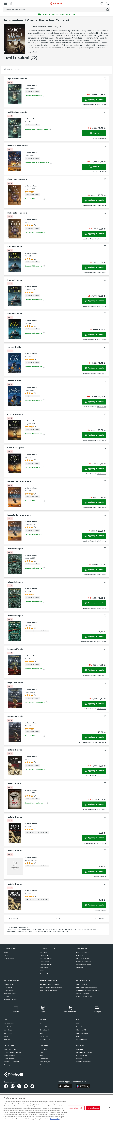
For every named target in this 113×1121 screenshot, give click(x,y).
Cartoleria (43, 1049)
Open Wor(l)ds (45, 1062)
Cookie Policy (55, 1119)
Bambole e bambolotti (11, 1062)
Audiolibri (7, 1039)
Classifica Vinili (45, 1039)
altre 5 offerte (101, 373)
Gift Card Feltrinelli (46, 958)
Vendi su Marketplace (83, 961)
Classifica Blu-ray (82, 1033)
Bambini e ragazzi (82, 1039)
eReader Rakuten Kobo (83, 1062)
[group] (56, 14)
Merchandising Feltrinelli (84, 1052)
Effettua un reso (9, 990)
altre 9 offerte (101, 239)
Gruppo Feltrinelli (81, 984)
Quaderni (43, 1065)
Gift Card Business (82, 958)
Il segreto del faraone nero (19, 481)
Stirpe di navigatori (15, 414)
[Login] (11, 3)
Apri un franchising (82, 952)
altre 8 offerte (101, 205)
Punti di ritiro (44, 968)
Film (77, 1024)
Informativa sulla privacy (48, 990)
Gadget (79, 1059)
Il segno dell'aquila (15, 649)
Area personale (9, 984)
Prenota (95, 133)
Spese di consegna (10, 999)
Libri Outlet (7, 1027)
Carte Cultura (44, 961)
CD (41, 1024)
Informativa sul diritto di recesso (51, 987)
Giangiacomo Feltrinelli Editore (86, 987)
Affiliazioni (79, 955)
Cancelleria (44, 1059)
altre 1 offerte (102, 742)
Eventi (6, 955)
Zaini (41, 1056)
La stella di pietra (14, 750)
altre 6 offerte (101, 407)
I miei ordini (8, 987)
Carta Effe (43, 952)
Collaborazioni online (83, 965)
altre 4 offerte (101, 272)
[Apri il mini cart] (108, 4)
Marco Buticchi (32, 85)
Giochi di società (9, 1059)
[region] (56, 1107)
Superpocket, (29, 860)
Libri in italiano (9, 1024)
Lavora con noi (9, 958)
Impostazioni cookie (76, 1108)
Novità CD (43, 1027)
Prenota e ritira (45, 955)
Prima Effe (79, 968)
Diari (41, 1052)
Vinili (41, 1033)
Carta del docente (46, 965)
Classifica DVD (81, 1030)
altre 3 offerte (101, 440)
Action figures (8, 1065)
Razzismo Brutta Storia (84, 996)
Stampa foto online (46, 974)
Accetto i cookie (93, 1108)
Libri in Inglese (8, 1030)
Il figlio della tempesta (17, 179)
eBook (6, 1036)
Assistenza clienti (10, 993)
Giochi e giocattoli (10, 1049)
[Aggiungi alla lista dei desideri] (105, 78)
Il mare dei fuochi (14, 246)
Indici (42, 971)
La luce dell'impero (15, 548)
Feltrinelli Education (82, 993)
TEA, (26, 122)
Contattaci (7, 996)
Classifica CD (44, 1030)
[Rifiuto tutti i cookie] (109, 1107)
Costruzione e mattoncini (12, 1052)
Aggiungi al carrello (96, 99)
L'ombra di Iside (14, 347)
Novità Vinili (44, 1036)
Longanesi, (28, 88)
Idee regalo (80, 1049)
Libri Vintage (8, 1033)
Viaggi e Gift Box (81, 1056)
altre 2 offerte (101, 642)
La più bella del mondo (17, 79)
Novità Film (80, 1027)
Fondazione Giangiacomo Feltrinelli (88, 990)
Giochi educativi (9, 1056)
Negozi (6, 952)
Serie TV (78, 1036)
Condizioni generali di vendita (50, 984)
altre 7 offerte (101, 105)
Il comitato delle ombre (17, 146)
